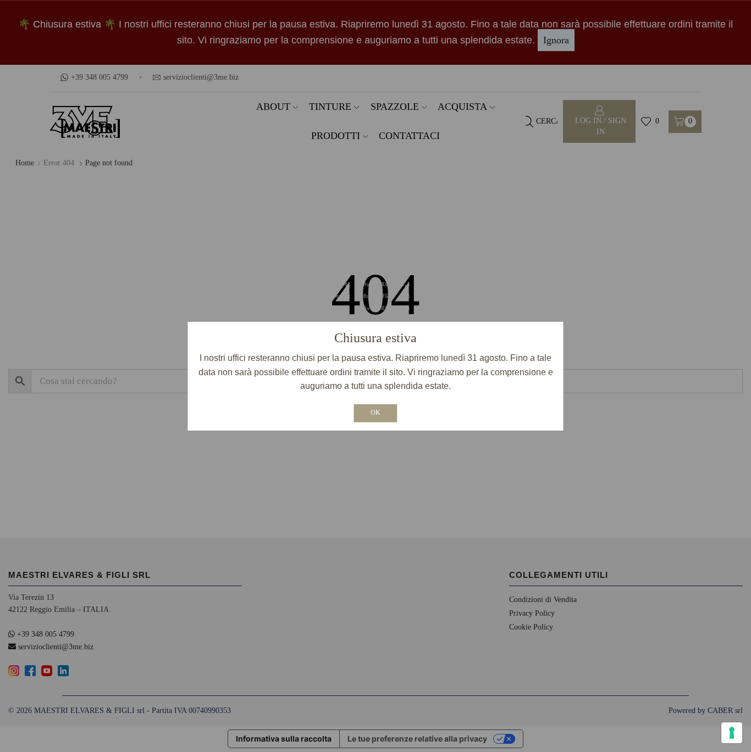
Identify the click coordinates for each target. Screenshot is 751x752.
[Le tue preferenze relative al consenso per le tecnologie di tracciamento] (731, 732)
